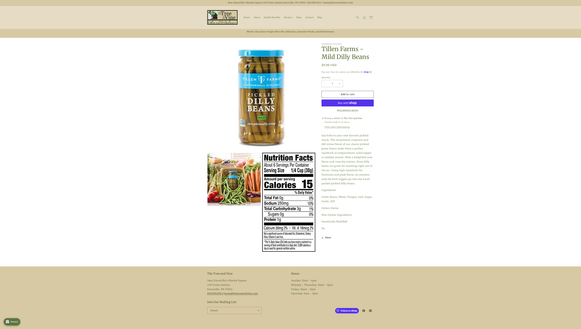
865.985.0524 (215, 293)
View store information (337, 127)
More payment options (347, 110)
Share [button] (328, 237)
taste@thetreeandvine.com (241, 293)
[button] (357, 17)
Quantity (326, 77)
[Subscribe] (258, 310)
